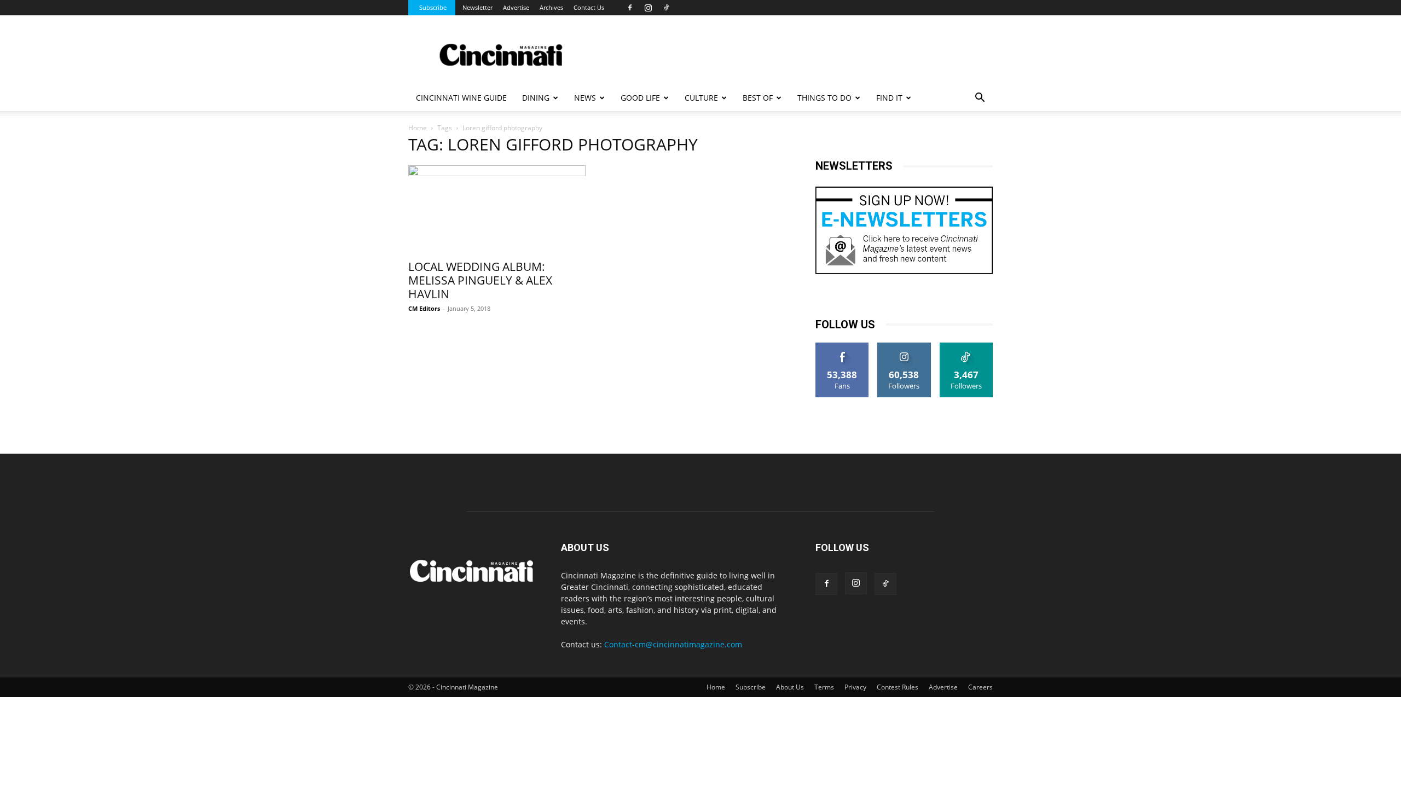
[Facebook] (630, 7)
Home (417, 127)
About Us (790, 687)
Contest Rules (897, 687)
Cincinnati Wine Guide (461, 97)
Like (842, 347)
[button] (979, 99)
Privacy (855, 687)
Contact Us (589, 7)
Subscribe (433, 7)
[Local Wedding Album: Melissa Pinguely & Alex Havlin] (497, 209)
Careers (980, 687)
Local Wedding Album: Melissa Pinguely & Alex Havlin (480, 280)
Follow (904, 347)
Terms (824, 687)
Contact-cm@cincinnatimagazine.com (673, 644)
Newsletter (477, 7)
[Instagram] (648, 7)
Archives (551, 7)
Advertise (516, 7)
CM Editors (424, 308)
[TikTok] (666, 7)
